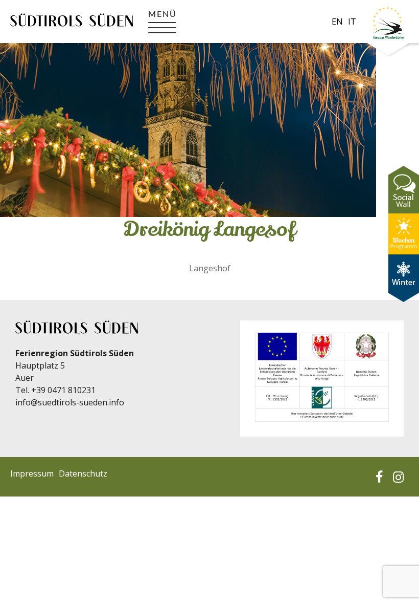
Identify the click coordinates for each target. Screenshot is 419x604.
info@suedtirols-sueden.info (69, 402)
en (337, 21)
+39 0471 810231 (63, 390)
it (352, 21)
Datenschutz (83, 473)
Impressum (32, 473)
